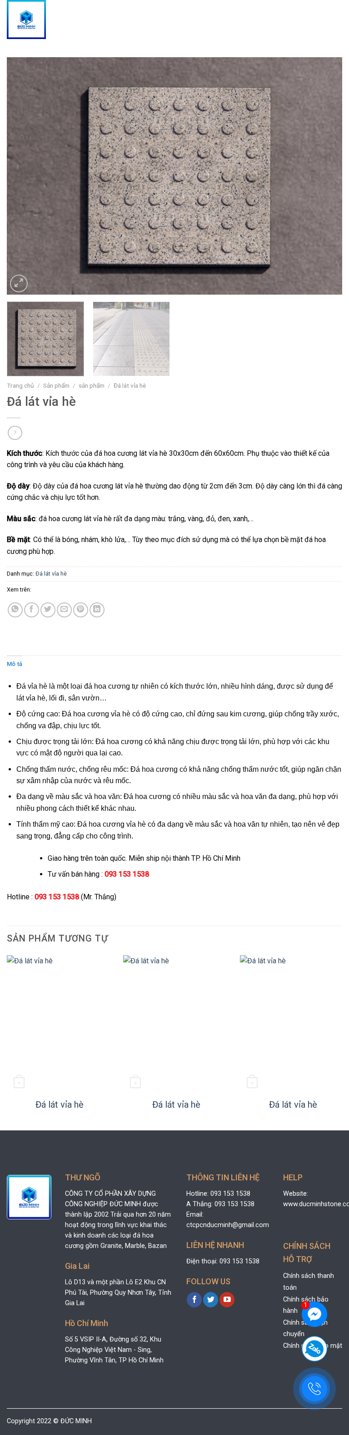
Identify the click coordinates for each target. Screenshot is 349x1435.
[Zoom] (19, 283)
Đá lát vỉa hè (130, 385)
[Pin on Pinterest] (80, 609)
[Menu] (334, 19)
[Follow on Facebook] (194, 1299)
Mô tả (14, 664)
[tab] (14, 664)
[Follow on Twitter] (210, 1299)
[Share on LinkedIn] (97, 609)
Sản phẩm (56, 385)
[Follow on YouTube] (226, 1299)
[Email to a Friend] (64, 609)
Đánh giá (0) (45, 664)
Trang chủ (20, 385)
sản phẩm (92, 385)
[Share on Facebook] (31, 609)
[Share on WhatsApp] (15, 609)
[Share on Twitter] (47, 609)
